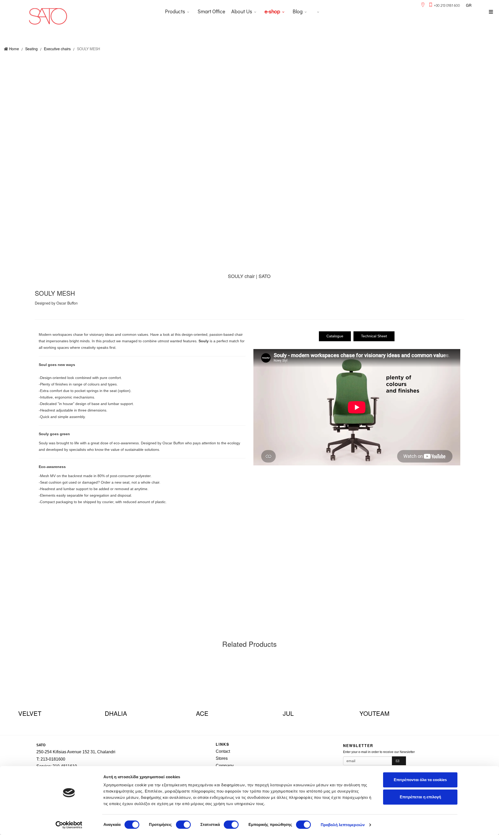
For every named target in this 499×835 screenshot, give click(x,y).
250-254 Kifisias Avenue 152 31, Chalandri (75, 752)
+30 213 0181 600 (447, 5)
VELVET (29, 713)
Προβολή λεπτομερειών (343, 825)
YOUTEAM (374, 713)
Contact (223, 751)
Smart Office (211, 11)
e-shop (272, 11)
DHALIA (116, 713)
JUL (288, 713)
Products (175, 11)
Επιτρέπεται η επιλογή (420, 797)
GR (468, 5)
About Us (241, 11)
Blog (298, 11)
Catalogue (334, 336)
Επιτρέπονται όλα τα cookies (420, 779)
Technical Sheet (374, 336)
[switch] (183, 824)
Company (225, 765)
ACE (202, 713)
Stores (222, 758)
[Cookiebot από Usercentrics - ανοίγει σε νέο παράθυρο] (69, 825)
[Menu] (491, 12)
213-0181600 (53, 759)
